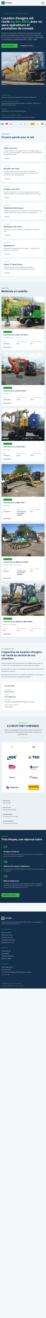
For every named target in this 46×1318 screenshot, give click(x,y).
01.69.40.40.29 (9, 692)
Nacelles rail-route (6, 935)
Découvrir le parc (9, 45)
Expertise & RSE (6, 951)
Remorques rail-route (7, 942)
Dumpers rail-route (7, 937)
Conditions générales (7, 956)
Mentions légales (6, 958)
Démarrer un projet (10, 895)
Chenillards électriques (8, 940)
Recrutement (5, 953)
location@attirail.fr (10, 697)
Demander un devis (27, 45)
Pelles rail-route (6, 932)
